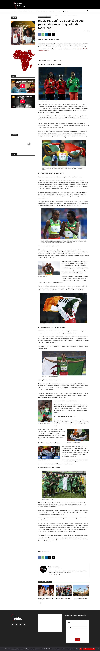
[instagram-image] (16, 143)
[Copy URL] (53, 34)
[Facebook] (39, 34)
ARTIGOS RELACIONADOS (45, 581)
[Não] (98, 649)
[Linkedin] (46, 34)
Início (39, 15)
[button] (87, 11)
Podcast (58, 11)
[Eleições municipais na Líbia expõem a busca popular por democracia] (64, 590)
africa (43, 551)
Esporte (48, 17)
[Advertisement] (63, 56)
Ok (80, 648)
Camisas (51, 11)
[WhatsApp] (43, 34)
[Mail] (55, 575)
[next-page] (41, 603)
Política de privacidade (89, 648)
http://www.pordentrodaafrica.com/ (55, 568)
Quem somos (66, 11)
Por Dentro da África (44, 30)
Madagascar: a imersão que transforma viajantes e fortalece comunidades (80, 598)
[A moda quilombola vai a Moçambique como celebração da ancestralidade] (46, 590)
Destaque (44, 17)
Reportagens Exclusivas (25, 11)
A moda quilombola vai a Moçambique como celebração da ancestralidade (45, 598)
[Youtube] (60, 575)
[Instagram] (52, 575)
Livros (45, 11)
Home (13, 11)
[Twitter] (57, 575)
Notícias (38, 11)
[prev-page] (39, 603)
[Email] (49, 34)
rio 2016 (47, 551)
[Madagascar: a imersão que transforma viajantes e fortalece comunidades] (81, 590)
